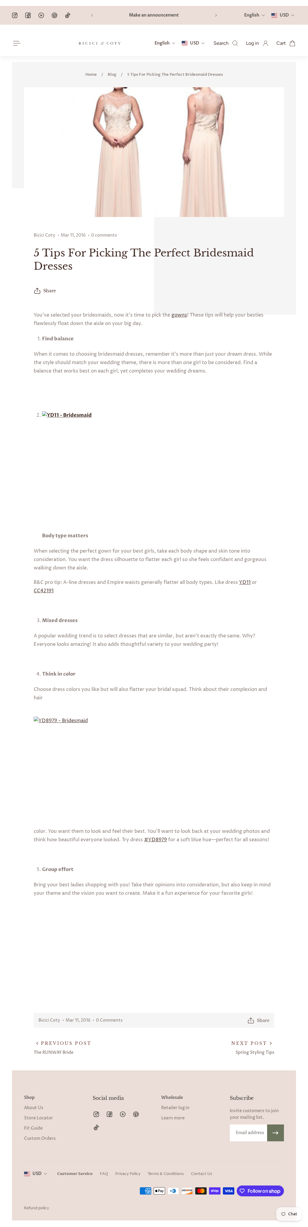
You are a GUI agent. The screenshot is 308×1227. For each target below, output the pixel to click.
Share (49, 290)
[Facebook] (28, 15)
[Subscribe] (275, 1132)
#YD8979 (155, 839)
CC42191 (44, 590)
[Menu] (16, 43)
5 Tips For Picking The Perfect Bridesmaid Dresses (175, 74)
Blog (112, 74)
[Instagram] (14, 15)
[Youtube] (41, 15)
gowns (179, 315)
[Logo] (100, 43)
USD (37, 1173)
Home (91, 74)
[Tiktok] (67, 15)
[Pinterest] (54, 15)
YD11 (245, 582)
